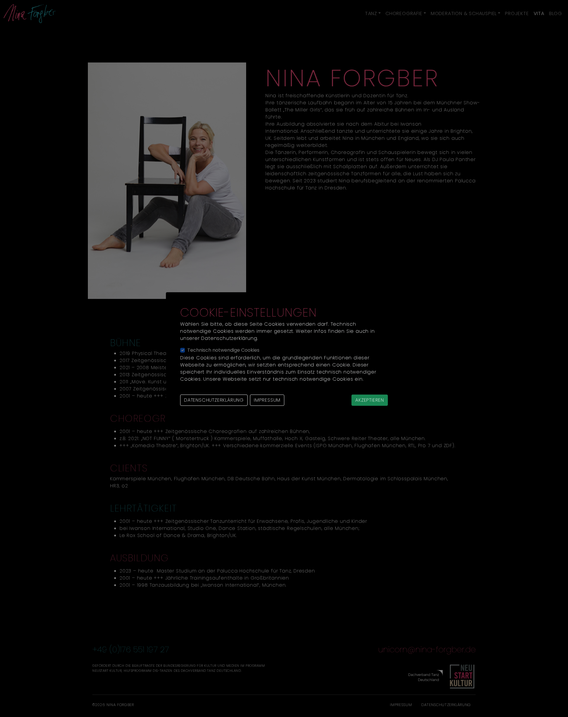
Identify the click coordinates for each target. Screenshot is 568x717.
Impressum (267, 400)
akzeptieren (369, 400)
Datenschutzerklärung (214, 400)
